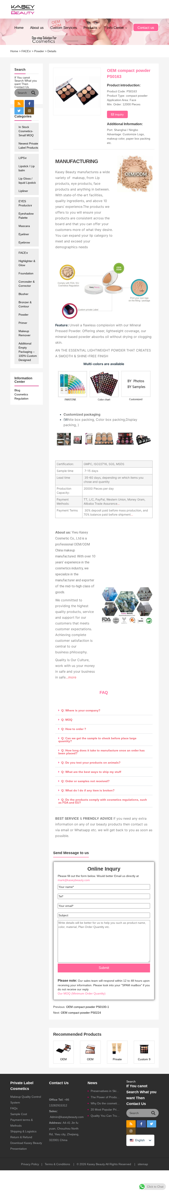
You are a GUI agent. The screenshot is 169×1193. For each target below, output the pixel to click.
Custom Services (63, 28)
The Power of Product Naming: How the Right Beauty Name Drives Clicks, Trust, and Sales (105, 1097)
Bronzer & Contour (25, 304)
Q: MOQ (66, 719)
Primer (23, 322)
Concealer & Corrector (27, 283)
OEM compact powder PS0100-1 (87, 1006)
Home (18, 28)
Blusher (23, 294)
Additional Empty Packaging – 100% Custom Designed (28, 352)
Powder (39, 51)
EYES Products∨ (25, 203)
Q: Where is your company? (80, 710)
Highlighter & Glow (27, 263)
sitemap (143, 1164)
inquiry (119, 114)
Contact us (145, 28)
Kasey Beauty (96, 1164)
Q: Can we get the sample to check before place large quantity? (97, 740)
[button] (104, 710)
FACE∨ (26, 51)
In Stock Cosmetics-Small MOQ (26, 131)
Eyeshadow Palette (26, 215)
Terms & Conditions (57, 1164)
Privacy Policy (30, 1164)
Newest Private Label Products (28, 145)
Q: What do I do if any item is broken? (88, 790)
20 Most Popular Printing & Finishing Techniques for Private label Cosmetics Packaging (105, 1109)
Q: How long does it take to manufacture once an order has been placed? (101, 752)
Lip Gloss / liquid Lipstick (27, 180)
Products (90, 28)
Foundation (26, 273)
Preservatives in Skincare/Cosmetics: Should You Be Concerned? (105, 1091)
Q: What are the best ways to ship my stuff (91, 771)
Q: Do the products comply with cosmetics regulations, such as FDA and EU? (102, 801)
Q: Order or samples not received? (85, 781)
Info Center (115, 28)
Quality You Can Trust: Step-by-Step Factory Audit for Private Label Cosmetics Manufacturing (105, 1115)
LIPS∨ (23, 158)
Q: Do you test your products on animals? (91, 762)
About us (37, 28)
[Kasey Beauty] (22, 9)
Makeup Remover (25, 333)
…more (71, 677)
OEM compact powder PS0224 (81, 1012)
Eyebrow (24, 242)
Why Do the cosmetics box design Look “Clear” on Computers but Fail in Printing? (105, 1103)
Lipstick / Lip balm (27, 168)
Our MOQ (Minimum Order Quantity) (82, 993)
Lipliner (23, 191)
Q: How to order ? (73, 729)
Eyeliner (24, 234)
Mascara (24, 226)
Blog (17, 390)
